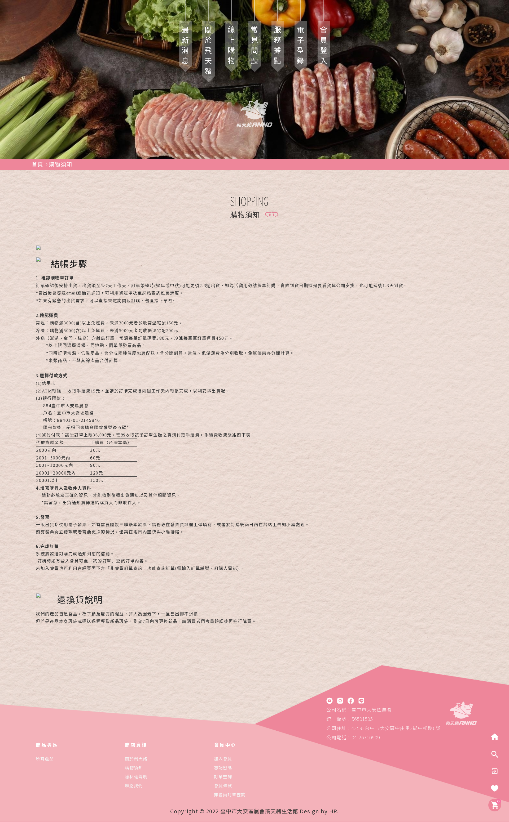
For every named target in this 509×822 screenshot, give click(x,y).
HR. (334, 811)
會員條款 (223, 785)
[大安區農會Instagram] (340, 700)
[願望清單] (494, 788)
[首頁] (461, 712)
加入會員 (223, 758)
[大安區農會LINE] (361, 700)
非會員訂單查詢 (229, 794)
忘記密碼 (223, 767)
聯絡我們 (134, 785)
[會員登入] (494, 771)
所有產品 (45, 758)
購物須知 (60, 164)
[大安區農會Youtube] (329, 700)
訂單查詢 (223, 776)
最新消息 (185, 46)
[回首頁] (494, 737)
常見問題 (254, 46)
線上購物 (231, 46)
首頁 (37, 164)
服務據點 (278, 46)
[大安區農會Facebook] (351, 700)
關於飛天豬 (208, 52)
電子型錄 (301, 46)
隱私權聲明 (136, 776)
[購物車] (494, 805)
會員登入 (324, 46)
